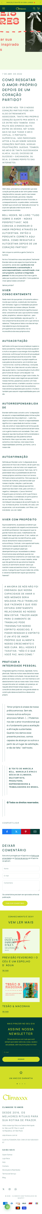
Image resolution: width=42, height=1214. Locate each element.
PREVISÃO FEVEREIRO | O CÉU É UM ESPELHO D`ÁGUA (20, 961)
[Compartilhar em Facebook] (7, 831)
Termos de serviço (21, 858)
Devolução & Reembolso (11, 1170)
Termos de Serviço (9, 1174)
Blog (4, 1177)
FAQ (3, 1162)
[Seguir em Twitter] (3, 1189)
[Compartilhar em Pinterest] (25, 831)
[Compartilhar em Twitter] (16, 831)
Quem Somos (7, 1155)
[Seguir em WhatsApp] (15, 1189)
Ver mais (5, 970)
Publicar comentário (15, 903)
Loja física (6, 1158)
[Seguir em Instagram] (9, 1189)
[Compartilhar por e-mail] (35, 831)
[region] (21, 1075)
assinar (21, 1059)
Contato (5, 1166)
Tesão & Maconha (16, 1006)
